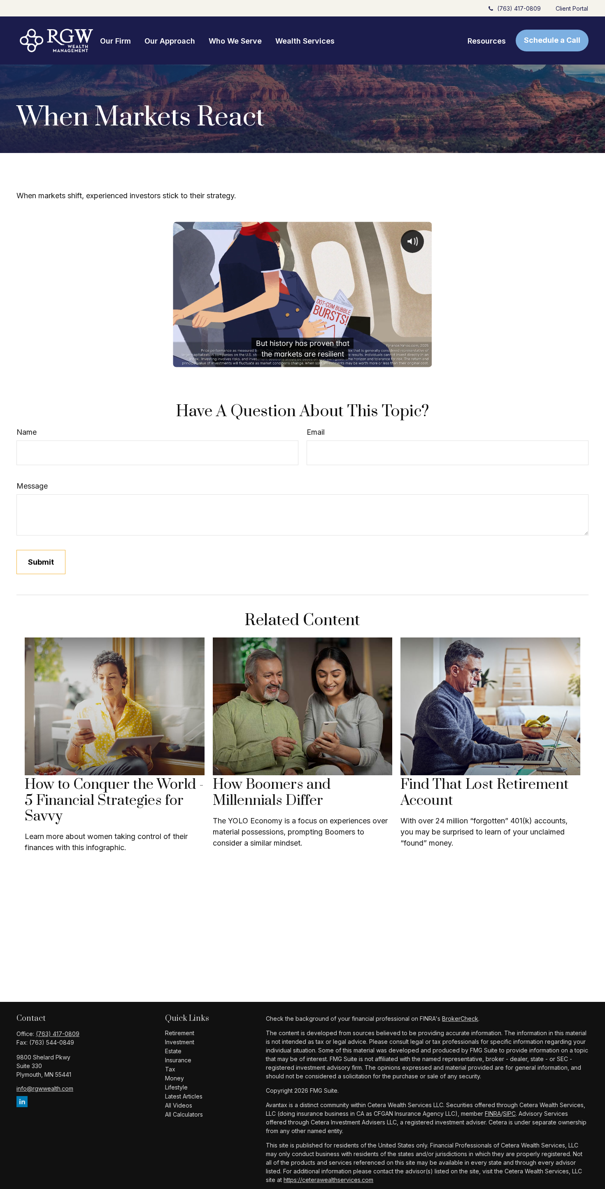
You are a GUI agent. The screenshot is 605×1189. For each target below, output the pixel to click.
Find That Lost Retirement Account (484, 792)
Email (316, 432)
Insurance (178, 1060)
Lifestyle (176, 1087)
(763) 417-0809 (519, 8)
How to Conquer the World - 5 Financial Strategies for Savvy (114, 800)
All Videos (178, 1105)
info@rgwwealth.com (44, 1088)
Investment (179, 1041)
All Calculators (184, 1114)
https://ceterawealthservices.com (328, 1179)
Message (32, 486)
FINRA (493, 1113)
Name (26, 432)
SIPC (509, 1113)
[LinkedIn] (22, 1101)
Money (174, 1078)
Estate (173, 1051)
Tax (170, 1069)
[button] (115, 40)
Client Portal (572, 8)
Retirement (179, 1032)
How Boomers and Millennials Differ (271, 792)
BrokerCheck (460, 1018)
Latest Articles (183, 1096)
